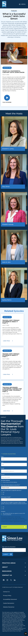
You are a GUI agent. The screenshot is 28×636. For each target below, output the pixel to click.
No (3, 494)
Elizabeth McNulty (7, 224)
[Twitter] (11, 580)
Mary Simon (6, 186)
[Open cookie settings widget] (25, 633)
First (2, 456)
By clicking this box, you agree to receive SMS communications (14, 514)
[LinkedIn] (15, 580)
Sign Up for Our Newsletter (9, 546)
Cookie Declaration (8, 603)
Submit (4, 527)
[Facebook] (4, 580)
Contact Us (7, 575)
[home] (4, 4)
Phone (3, 474)
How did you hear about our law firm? (10, 485)
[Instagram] (8, 580)
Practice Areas (8, 563)
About (5, 567)
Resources (7, 571)
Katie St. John (6, 262)
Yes (3, 492)
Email (2, 468)
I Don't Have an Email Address (10, 482)
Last (2, 462)
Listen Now (6, 341)
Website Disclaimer (8, 607)
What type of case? (6, 497)
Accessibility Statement (10, 599)
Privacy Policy (7, 595)
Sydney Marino (6, 300)
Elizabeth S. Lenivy (8, 148)
